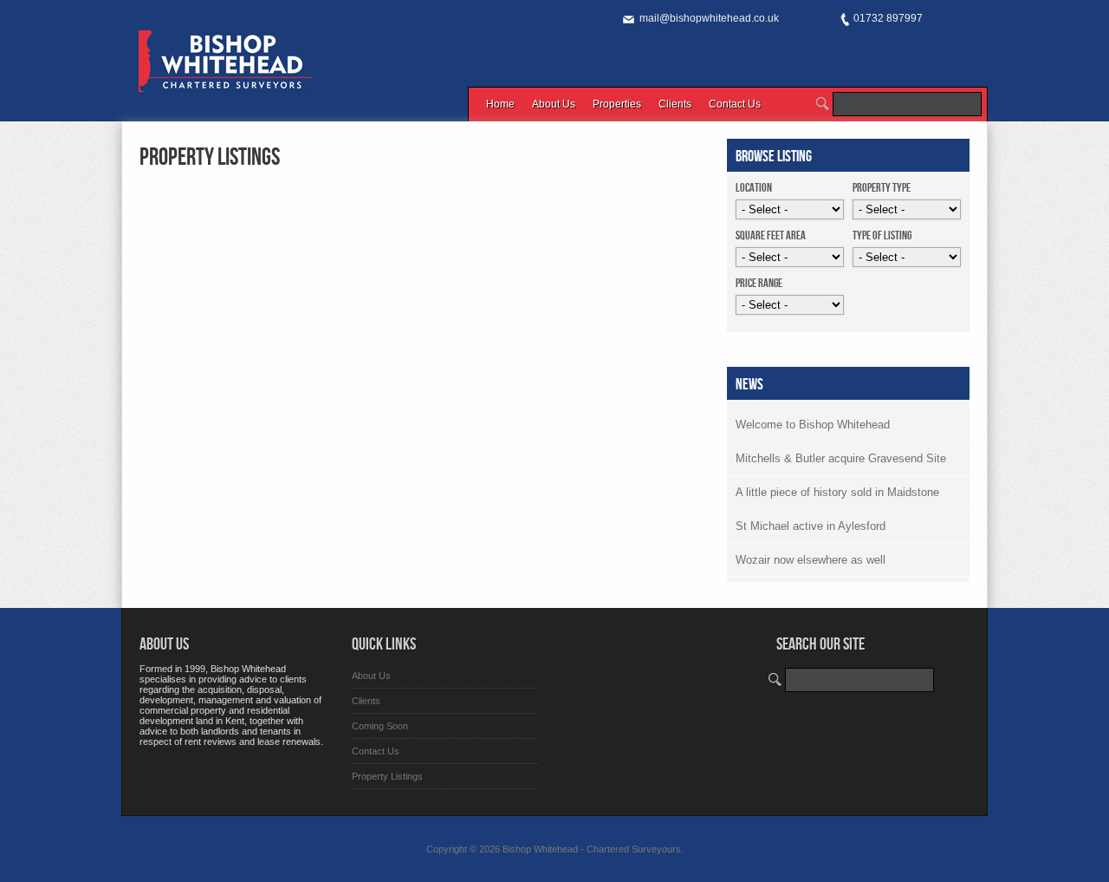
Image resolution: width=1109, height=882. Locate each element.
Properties (617, 104)
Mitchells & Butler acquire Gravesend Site (841, 458)
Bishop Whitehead (540, 849)
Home (500, 104)
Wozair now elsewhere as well (810, 559)
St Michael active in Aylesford (810, 525)
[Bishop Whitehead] (225, 82)
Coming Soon (380, 726)
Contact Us (735, 104)
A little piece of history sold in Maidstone (837, 492)
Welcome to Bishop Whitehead (813, 424)
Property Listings (209, 157)
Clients (674, 104)
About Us (553, 104)
